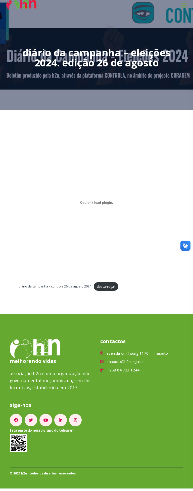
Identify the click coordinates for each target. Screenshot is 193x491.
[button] (184, 5)
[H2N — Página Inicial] (21, 4)
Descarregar (106, 286)
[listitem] (16, 420)
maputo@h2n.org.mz (125, 361)
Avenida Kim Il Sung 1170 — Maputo (137, 353)
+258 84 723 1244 (122, 369)
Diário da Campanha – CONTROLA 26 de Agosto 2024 (55, 286)
